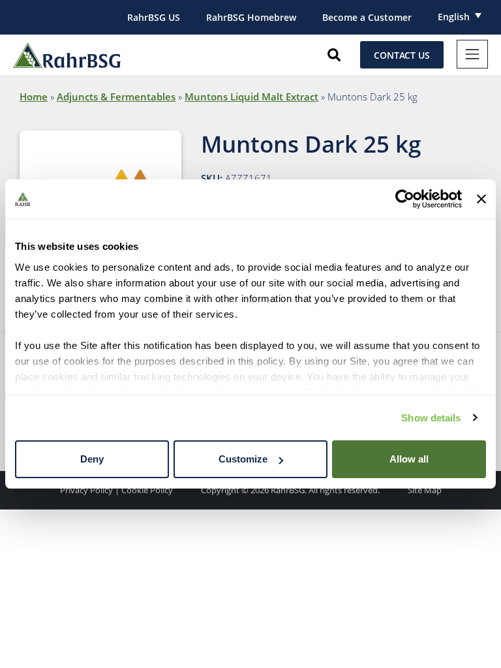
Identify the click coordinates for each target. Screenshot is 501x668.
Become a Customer (367, 17)
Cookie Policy (147, 490)
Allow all (409, 458)
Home (34, 96)
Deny (92, 458)
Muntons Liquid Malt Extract (251, 96)
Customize (243, 458)
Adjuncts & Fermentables (116, 96)
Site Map (425, 490)
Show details (431, 417)
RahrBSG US (153, 17)
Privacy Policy (86, 490)
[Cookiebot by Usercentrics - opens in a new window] (405, 199)
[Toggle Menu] (472, 54)
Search (334, 55)
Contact (402, 55)
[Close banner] (481, 199)
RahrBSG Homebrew (251, 17)
